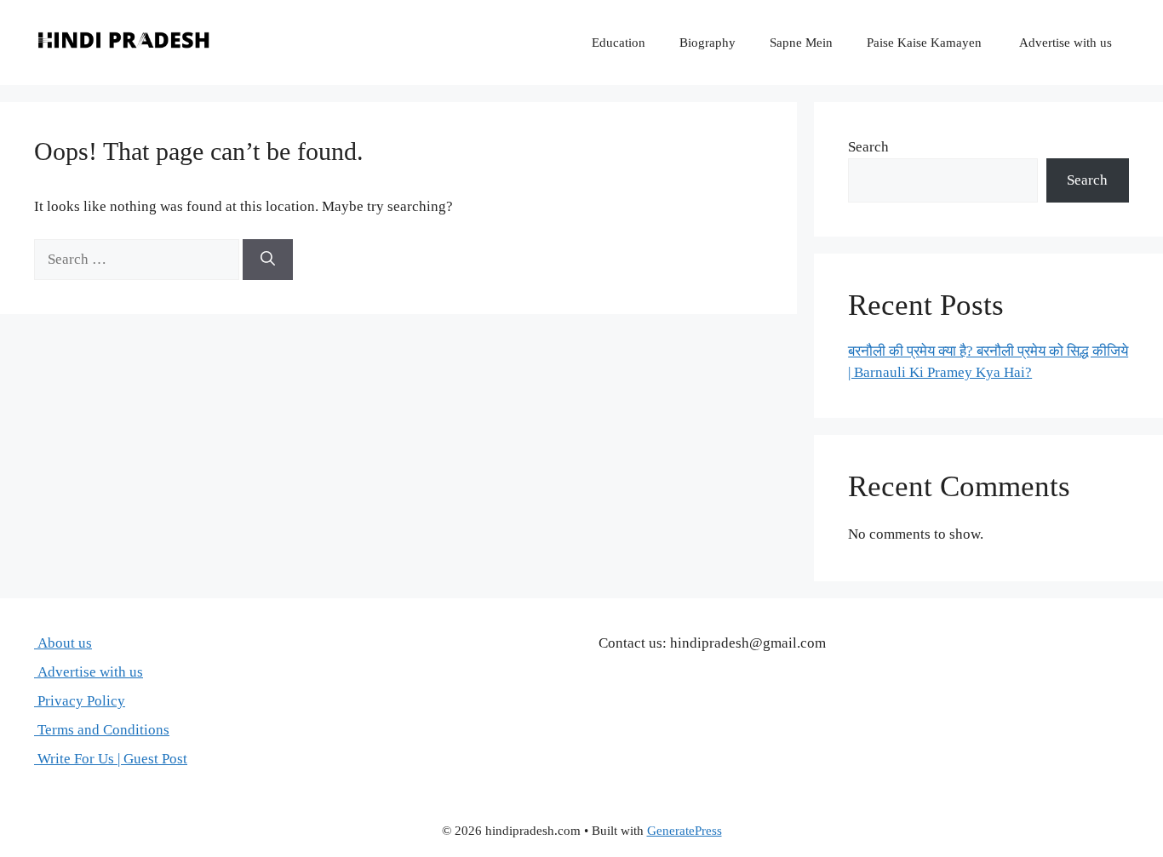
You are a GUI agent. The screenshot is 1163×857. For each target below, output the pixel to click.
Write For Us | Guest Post (110, 759)
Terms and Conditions (101, 730)
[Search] (268, 259)
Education (618, 42)
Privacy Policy (79, 701)
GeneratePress (684, 830)
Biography (707, 42)
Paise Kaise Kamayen (924, 42)
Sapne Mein (801, 42)
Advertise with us (1064, 42)
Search (868, 147)
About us (63, 643)
